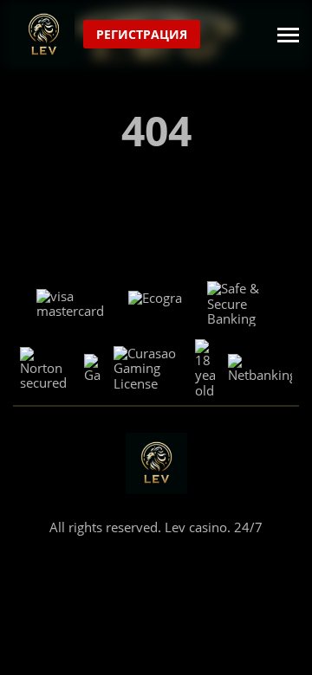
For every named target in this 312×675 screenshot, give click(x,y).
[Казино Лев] (44, 35)
